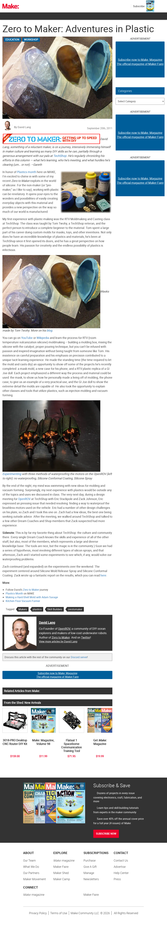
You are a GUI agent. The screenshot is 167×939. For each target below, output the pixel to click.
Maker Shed (61, 873)
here (103, 575)
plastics (37, 609)
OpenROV (24, 499)
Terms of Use (58, 913)
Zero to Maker (31, 589)
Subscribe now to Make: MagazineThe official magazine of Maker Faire (57, 675)
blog (49, 330)
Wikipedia (43, 338)
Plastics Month (14, 593)
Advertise (120, 867)
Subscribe (138, 6)
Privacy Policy (38, 913)
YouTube (27, 338)
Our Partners (31, 873)
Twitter (85, 637)
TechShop (59, 156)
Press (117, 879)
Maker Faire (60, 867)
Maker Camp (61, 879)
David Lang (47, 622)
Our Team (29, 860)
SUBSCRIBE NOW (106, 833)
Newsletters (91, 879)
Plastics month (26, 172)
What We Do (31, 867)
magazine (64, 860)
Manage (89, 873)
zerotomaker (75, 609)
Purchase (90, 860)
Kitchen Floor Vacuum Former (23, 601)
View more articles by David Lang (58, 641)
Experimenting (11, 474)
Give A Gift (90, 867)
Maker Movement (34, 879)
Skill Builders (54, 609)
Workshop (31, 39)
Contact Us (121, 860)
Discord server (79, 657)
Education (12, 39)
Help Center (121, 873)
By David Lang (22, 127)
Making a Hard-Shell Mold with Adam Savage (32, 597)
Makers (22, 609)
